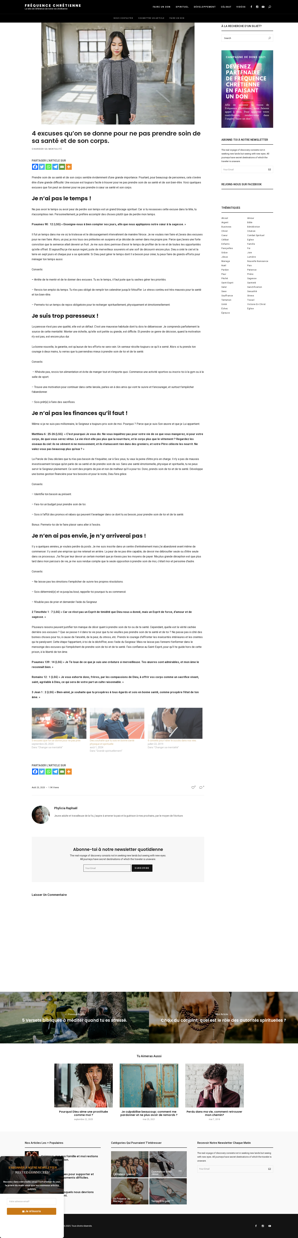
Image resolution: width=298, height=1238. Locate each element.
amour (250, 218)
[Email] (62, 167)
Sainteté (251, 283)
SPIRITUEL (182, 7)
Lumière (251, 257)
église (250, 308)
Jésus (224, 257)
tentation (226, 300)
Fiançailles (227, 248)
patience (252, 270)
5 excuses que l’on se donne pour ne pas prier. (56, 740)
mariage (225, 261)
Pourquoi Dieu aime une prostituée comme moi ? (83, 1113)
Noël (223, 265)
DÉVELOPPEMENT (205, 7)
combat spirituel (256, 235)
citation (251, 231)
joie (249, 252)
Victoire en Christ (256, 304)
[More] (69, 167)
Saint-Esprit (227, 283)
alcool (224, 218)
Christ (224, 231)
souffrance (227, 295)
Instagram (257, 7)
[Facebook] (35, 167)
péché (224, 278)
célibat (225, 240)
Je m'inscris (33, 1211)
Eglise (250, 240)
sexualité (252, 291)
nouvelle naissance (257, 261)
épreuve (225, 313)
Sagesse (251, 278)
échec (224, 308)
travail (250, 300)
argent (225, 222)
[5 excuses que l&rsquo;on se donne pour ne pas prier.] (59, 723)
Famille (251, 244)
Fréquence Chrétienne (53, 5)
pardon (225, 270)
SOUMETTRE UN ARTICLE (151, 18)
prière (250, 274)
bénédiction (253, 227)
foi (248, 248)
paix (249, 265)
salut (224, 287)
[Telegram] (55, 167)
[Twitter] (42, 167)
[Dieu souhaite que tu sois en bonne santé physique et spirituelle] (117, 723)
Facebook (251, 7)
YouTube (263, 7)
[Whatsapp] (49, 167)
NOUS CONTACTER (123, 18)
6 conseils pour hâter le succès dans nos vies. (172, 740)
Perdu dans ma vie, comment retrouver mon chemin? (214, 1113)
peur (223, 274)
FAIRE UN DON (162, 7)
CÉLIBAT (226, 7)
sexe (223, 291)
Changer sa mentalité (47, 148)
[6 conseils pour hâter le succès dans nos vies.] (175, 723)
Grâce (224, 252)
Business (226, 227)
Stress (250, 295)
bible (249, 222)
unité (224, 304)
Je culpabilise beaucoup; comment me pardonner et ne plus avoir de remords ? (148, 1113)
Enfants (225, 244)
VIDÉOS (241, 7)
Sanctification (254, 287)
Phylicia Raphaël (65, 808)
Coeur (224, 235)
